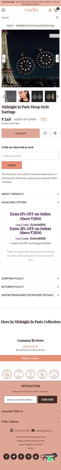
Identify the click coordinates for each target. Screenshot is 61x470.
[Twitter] (14, 456)
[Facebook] (6, 456)
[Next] (57, 58)
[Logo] (31, 10)
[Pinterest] (28, 456)
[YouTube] (36, 456)
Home (10, 25)
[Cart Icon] (56, 10)
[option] (30, 3)
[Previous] (3, 58)
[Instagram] (21, 456)
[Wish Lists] (45, 133)
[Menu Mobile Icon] (3, 10)
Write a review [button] (30, 358)
